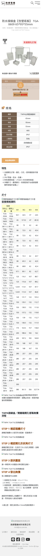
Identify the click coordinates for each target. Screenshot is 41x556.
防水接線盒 (33, 28)
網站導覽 (31, 532)
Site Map (25, 544)
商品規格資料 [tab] (10, 160)
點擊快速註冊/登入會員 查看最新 (20, 92)
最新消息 (13, 532)
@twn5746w (23, 480)
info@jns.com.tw (18, 483)
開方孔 (18, 488)
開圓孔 (11, 488)
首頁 (4, 28)
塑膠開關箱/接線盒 (22, 28)
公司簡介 (5, 532)
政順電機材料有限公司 (20, 524)
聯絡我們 (22, 532)
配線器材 (10, 28)
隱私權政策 (16, 544)
